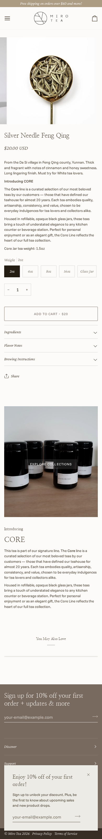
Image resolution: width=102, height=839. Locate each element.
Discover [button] (10, 746)
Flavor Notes (13, 345)
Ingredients (12, 332)
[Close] (90, 774)
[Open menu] (12, 18)
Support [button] (10, 763)
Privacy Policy (42, 833)
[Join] (76, 816)
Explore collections (51, 464)
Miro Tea (14, 833)
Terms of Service (65, 833)
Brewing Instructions (19, 359)
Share (15, 376)
